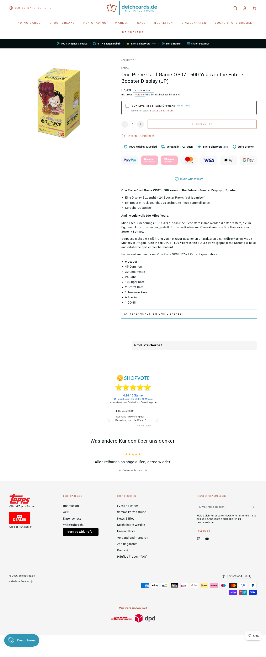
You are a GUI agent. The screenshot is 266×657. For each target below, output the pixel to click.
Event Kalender (127, 506)
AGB (66, 512)
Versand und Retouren (132, 538)
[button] (235, 8)
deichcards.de (27, 575)
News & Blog (126, 518)
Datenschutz (72, 518)
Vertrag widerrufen (80, 532)
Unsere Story (126, 531)
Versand (140, 94)
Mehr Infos (183, 105)
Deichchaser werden (131, 525)
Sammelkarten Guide (131, 512)
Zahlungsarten (127, 544)
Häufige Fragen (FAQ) (132, 556)
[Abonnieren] (254, 507)
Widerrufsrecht (73, 525)
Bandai (125, 68)
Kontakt (122, 550)
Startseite (127, 60)
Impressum (71, 506)
